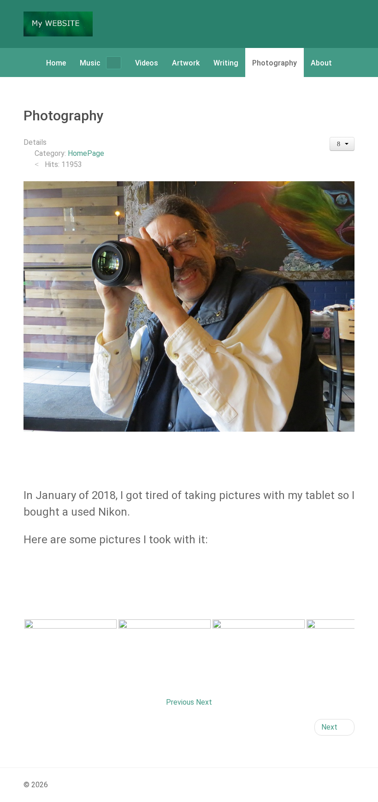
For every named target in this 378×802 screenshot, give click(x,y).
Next (204, 702)
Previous (180, 702)
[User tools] (342, 144)
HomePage (86, 153)
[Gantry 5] (58, 24)
